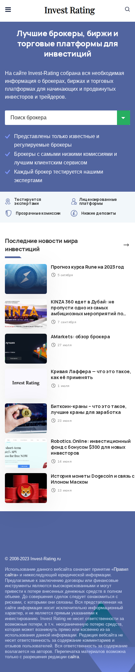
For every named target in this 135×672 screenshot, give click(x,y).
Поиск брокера (28, 117)
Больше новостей (118, 245)
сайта (73, 656)
